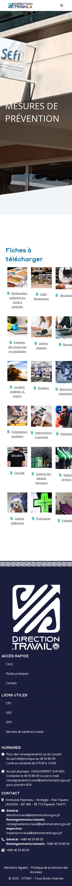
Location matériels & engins (17, 391)
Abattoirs (43, 388)
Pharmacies (43, 518)
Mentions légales (16, 868)
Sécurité (19, 473)
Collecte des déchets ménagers (43, 478)
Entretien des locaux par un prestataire (17, 347)
